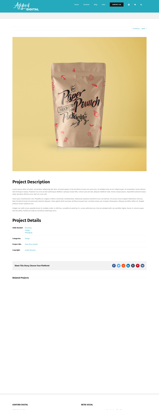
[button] (141, 4)
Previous (136, 29)
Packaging (28, 233)
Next (143, 29)
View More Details (31, 244)
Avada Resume (30, 250)
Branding (28, 228)
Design (27, 230)
